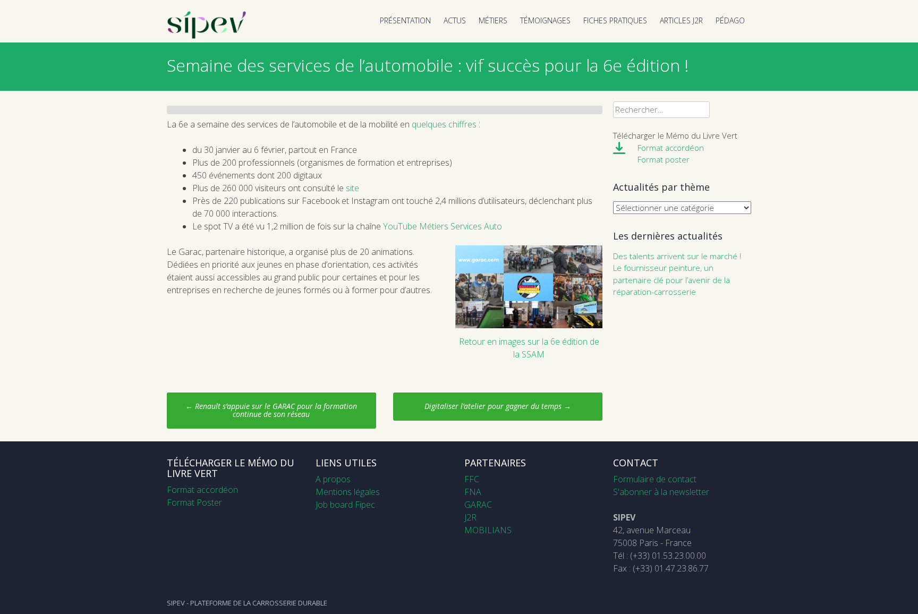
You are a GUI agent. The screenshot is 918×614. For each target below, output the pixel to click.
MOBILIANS (488, 530)
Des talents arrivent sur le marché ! (677, 256)
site (352, 188)
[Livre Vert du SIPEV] (206, 36)
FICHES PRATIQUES (615, 20)
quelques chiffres (444, 124)
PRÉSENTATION (405, 20)
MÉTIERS (493, 20)
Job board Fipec (345, 504)
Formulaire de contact (654, 479)
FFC (471, 479)
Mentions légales (348, 492)
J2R (470, 517)
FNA (472, 492)
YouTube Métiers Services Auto (442, 226)
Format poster (664, 159)
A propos (333, 479)
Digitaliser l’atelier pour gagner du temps (497, 406)
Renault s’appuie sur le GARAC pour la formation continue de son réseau (271, 410)
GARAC (478, 504)
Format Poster (194, 502)
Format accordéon (671, 147)
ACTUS (455, 20)
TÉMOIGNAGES (545, 20)
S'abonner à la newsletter (661, 492)
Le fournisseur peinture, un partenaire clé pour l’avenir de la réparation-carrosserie (671, 279)
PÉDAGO (730, 20)
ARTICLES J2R (681, 20)
